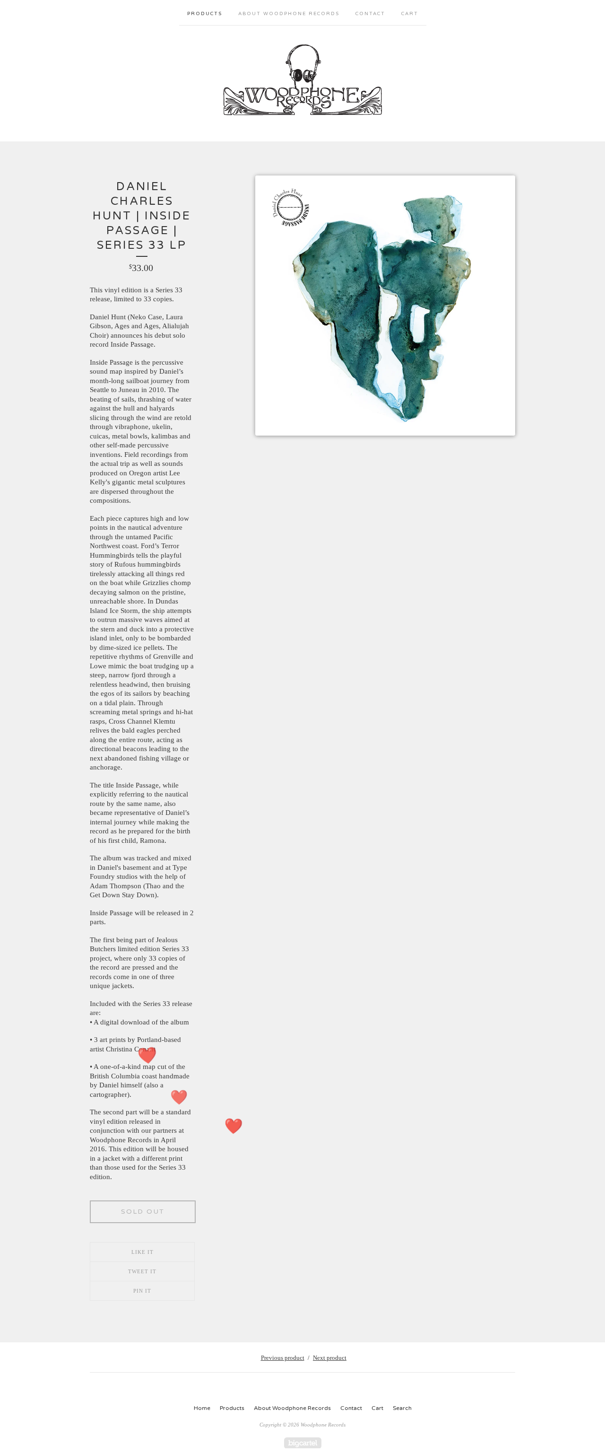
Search (402, 1408)
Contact (370, 14)
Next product (329, 1357)
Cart (409, 14)
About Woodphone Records (288, 14)
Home (202, 1408)
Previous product (282, 1357)
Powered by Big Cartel (302, 1442)
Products (204, 14)
